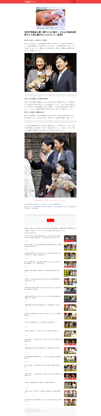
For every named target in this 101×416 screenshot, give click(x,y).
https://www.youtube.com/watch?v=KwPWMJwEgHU (44, 228)
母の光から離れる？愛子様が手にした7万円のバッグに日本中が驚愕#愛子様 (42, 204)
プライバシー (39, 411)
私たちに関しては (27, 411)
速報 (75, 1)
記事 (72, 1)
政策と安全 (33, 411)
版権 (43, 411)
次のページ (50, 220)
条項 (36, 411)
